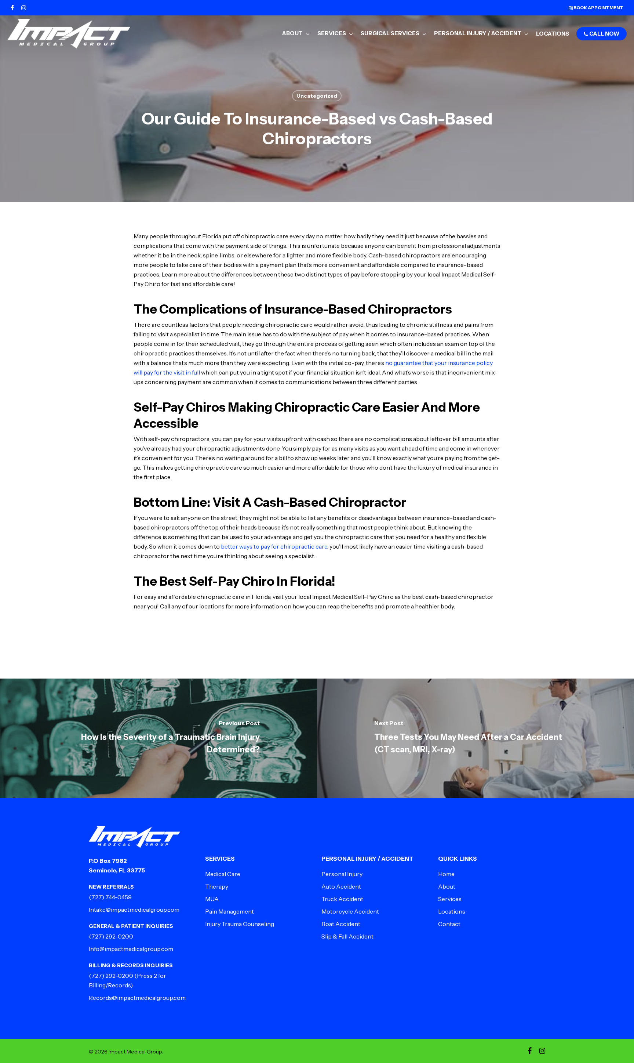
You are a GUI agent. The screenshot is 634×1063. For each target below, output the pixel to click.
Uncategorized (316, 96)
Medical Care (222, 874)
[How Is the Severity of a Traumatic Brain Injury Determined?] (158, 738)
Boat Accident (340, 924)
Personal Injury (341, 874)
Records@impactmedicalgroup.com (137, 997)
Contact (449, 924)
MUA (212, 899)
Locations (451, 911)
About (446, 886)
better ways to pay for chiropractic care (274, 546)
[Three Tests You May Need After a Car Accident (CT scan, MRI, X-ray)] (475, 738)
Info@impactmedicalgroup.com (131, 948)
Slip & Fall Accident (347, 936)
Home (446, 874)
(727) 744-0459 (110, 897)
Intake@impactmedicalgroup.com (134, 909)
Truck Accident (342, 899)
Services (450, 899)
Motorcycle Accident (350, 911)
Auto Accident (341, 886)
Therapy (216, 886)
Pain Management (229, 911)
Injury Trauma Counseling (239, 924)
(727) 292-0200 (111, 936)
